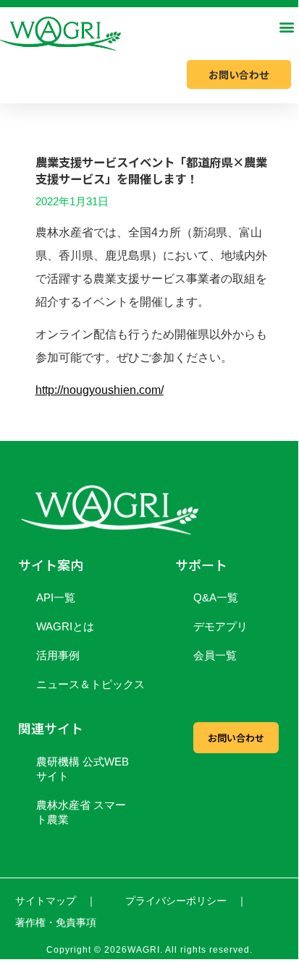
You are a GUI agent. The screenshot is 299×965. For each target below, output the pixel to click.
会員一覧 (215, 655)
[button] (286, 26)
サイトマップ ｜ (55, 900)
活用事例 (58, 655)
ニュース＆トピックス (90, 684)
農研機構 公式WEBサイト (82, 768)
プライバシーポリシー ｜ (186, 900)
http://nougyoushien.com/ (99, 390)
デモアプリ (220, 626)
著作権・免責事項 (55, 922)
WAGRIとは (65, 626)
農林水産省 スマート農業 (81, 812)
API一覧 (55, 597)
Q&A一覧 (215, 597)
